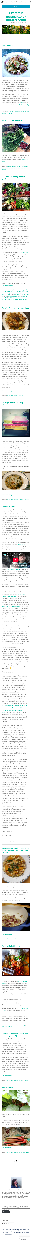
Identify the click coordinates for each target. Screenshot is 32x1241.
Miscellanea (19, 111)
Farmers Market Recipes (11, 946)
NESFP (6, 297)
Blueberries (13, 166)
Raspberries (20, 168)
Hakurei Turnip (11, 291)
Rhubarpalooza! (7, 1087)
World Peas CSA (23, 252)
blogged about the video (13, 569)
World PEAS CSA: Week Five (12, 120)
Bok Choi (16, 294)
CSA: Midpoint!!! (8, 45)
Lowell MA (19, 1025)
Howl (18, 1002)
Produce (24, 111)
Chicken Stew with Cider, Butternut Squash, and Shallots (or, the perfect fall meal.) (15, 850)
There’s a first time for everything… (15, 308)
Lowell (15, 841)
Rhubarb (7, 293)
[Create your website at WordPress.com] (16, 2)
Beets (8, 166)
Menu (16, 6)
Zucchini (26, 168)
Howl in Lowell (22, 545)
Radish (3, 293)
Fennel (23, 166)
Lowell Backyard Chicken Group (11, 606)
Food (14, 111)
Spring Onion (17, 293)
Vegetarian (4, 1026)
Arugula (12, 290)
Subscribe (5, 1211)
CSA (8, 111)
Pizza (11, 168)
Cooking (21, 294)
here (22, 103)
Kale (3, 168)
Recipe (6, 299)
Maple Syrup (25, 291)
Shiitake (12, 293)
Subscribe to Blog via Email (11, 1204)
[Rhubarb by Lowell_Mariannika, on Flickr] (16, 1110)
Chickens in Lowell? (9, 507)
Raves (24, 1152)
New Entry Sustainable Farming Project (17, 297)
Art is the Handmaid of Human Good (16, 17)
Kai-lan (17, 291)
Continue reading (7, 285)
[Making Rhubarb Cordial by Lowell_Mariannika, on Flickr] (16, 1145)
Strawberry (23, 293)
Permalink (9, 113)
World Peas (11, 299)
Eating (11, 111)
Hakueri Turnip (17, 296)
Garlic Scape (5, 291)
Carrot (16, 290)
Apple (8, 290)
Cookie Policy (8, 1234)
